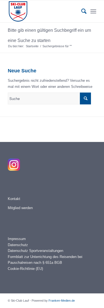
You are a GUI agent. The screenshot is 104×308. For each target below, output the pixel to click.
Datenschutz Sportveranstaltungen (35, 251)
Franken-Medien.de (62, 300)
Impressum (17, 239)
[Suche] (81, 11)
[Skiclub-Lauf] (43, 11)
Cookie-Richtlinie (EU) (25, 269)
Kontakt (14, 199)
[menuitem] (81, 11)
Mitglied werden (20, 208)
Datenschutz (18, 245)
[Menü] (93, 11)
